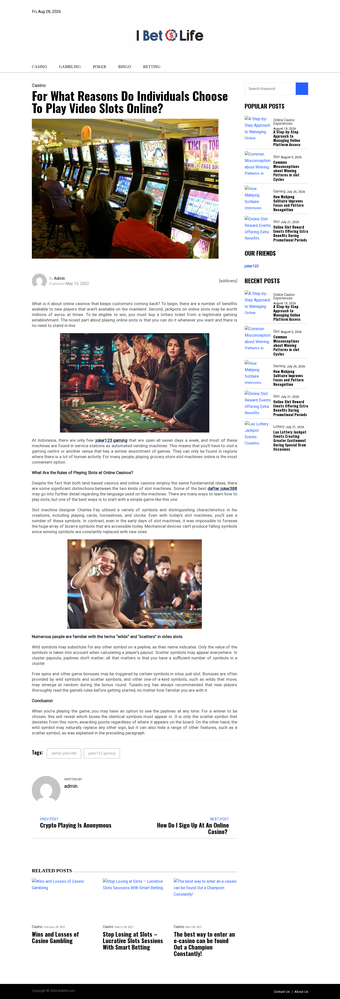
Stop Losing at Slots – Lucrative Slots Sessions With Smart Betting (133, 940)
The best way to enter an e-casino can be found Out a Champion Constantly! (204, 944)
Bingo (124, 67)
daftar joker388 (64, 753)
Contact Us (282, 991)
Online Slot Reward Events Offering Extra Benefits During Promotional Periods (290, 233)
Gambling (70, 67)
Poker (99, 67)
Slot (276, 157)
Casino (39, 67)
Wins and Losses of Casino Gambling (55, 937)
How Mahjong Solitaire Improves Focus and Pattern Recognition (288, 203)
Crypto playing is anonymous (76, 825)
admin (59, 278)
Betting (152, 67)
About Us (301, 991)
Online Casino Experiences (284, 121)
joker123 (252, 266)
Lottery (278, 426)
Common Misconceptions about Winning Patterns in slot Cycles (286, 170)
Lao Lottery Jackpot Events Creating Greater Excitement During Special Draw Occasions (289, 440)
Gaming (279, 191)
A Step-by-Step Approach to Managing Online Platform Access (286, 138)
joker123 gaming (101, 753)
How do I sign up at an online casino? (193, 828)
